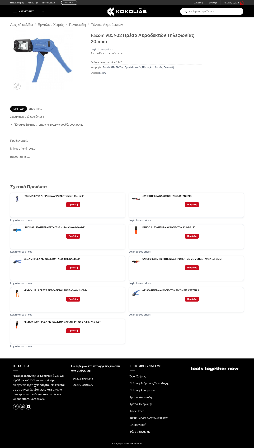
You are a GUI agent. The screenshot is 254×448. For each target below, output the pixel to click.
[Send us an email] (22, 407)
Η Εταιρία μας (17, 2)
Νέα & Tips (33, 2)
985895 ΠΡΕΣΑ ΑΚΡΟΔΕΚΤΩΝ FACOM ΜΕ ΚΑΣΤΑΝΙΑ (52, 259)
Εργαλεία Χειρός (51, 24)
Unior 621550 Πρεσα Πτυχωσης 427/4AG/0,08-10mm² (54, 227)
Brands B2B (109, 67)
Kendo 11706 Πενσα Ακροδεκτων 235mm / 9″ (168, 227)
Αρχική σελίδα (21, 24)
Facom (102, 72)
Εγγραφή (213, 2)
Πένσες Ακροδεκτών (107, 24)
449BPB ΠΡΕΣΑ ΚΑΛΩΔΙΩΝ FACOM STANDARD (167, 196)
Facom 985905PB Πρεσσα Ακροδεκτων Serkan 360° (54, 196)
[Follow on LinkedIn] (28, 407)
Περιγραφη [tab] (18, 108)
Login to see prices (101, 49)
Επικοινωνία (48, 2)
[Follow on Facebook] (16, 407)
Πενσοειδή (77, 24)
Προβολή (73, 204)
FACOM (120, 67)
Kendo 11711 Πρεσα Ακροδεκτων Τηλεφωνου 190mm (55, 290)
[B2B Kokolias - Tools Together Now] (127, 11)
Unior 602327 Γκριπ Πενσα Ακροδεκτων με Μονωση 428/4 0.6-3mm (182, 259)
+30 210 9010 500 (82, 384)
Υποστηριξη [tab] (36, 108)
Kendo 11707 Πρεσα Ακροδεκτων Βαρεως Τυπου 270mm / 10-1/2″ (62, 322)
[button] (234, 2)
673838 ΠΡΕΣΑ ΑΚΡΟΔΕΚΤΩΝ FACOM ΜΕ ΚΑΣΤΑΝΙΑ (170, 290)
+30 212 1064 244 (82, 378)
